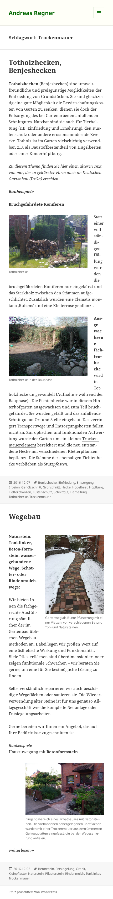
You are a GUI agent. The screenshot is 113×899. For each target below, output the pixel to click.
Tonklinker (93, 873)
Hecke (66, 487)
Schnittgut (61, 492)
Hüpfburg (96, 487)
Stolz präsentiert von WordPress (33, 892)
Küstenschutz (42, 492)
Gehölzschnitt (31, 487)
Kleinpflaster (18, 873)
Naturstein (36, 873)
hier (64, 166)
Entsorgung (85, 482)
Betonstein (46, 869)
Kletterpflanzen (20, 492)
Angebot (73, 726)
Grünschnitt (51, 487)
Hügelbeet (80, 487)
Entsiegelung (64, 869)
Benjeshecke (47, 482)
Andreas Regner (32, 13)
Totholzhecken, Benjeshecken (35, 66)
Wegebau (24, 516)
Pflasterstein (54, 873)
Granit (80, 869)
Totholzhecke (18, 497)
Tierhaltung (78, 492)
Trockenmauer (40, 497)
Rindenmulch (74, 873)
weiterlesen (20, 850)
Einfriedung (66, 482)
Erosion (14, 487)
